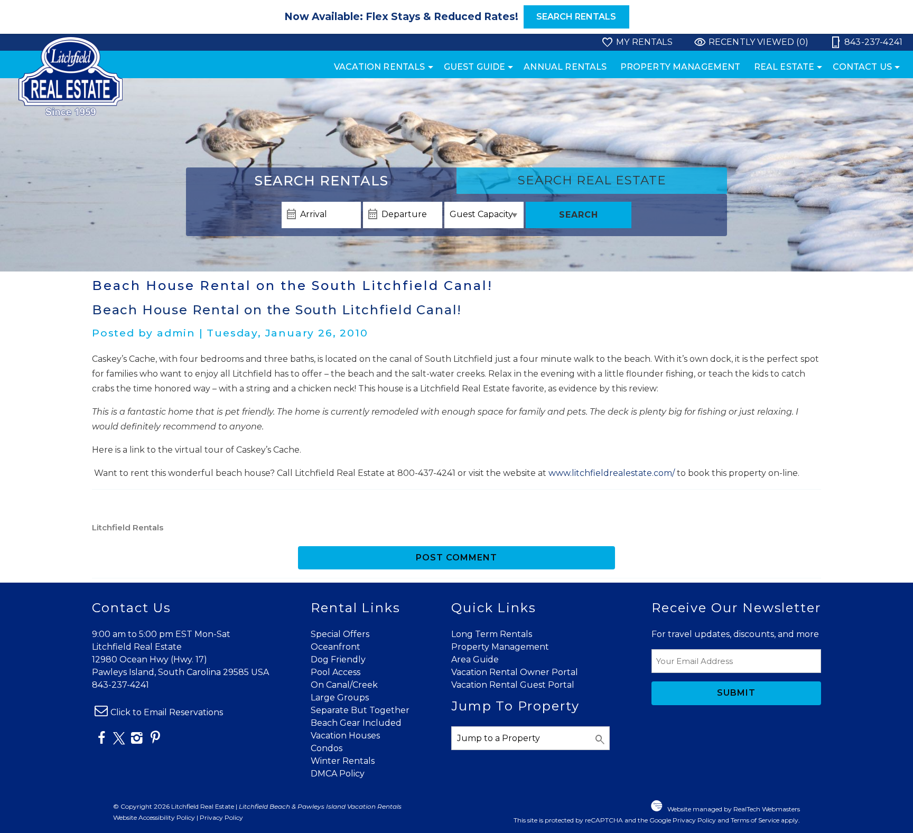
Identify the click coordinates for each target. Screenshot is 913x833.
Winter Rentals (343, 761)
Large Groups (340, 697)
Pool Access (335, 672)
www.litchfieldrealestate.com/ (611, 473)
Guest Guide (475, 67)
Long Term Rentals (491, 634)
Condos (326, 748)
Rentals (321, 180)
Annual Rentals (565, 67)
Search (578, 215)
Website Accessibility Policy (154, 817)
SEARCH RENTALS (576, 17)
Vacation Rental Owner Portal (514, 672)
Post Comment (456, 558)
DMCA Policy (338, 774)
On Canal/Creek (344, 685)
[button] (456, 17)
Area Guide (475, 659)
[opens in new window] (101, 740)
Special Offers (340, 634)
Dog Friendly (338, 659)
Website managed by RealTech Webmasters (733, 809)
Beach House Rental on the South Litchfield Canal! (277, 309)
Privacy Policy (221, 817)
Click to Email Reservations (166, 712)
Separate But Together (360, 710)
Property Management (680, 67)
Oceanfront (335, 647)
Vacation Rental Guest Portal (512, 685)
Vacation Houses (345, 736)
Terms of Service (755, 820)
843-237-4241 (120, 685)
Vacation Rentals (379, 67)
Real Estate (784, 67)
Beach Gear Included (356, 723)
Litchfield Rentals (127, 527)
